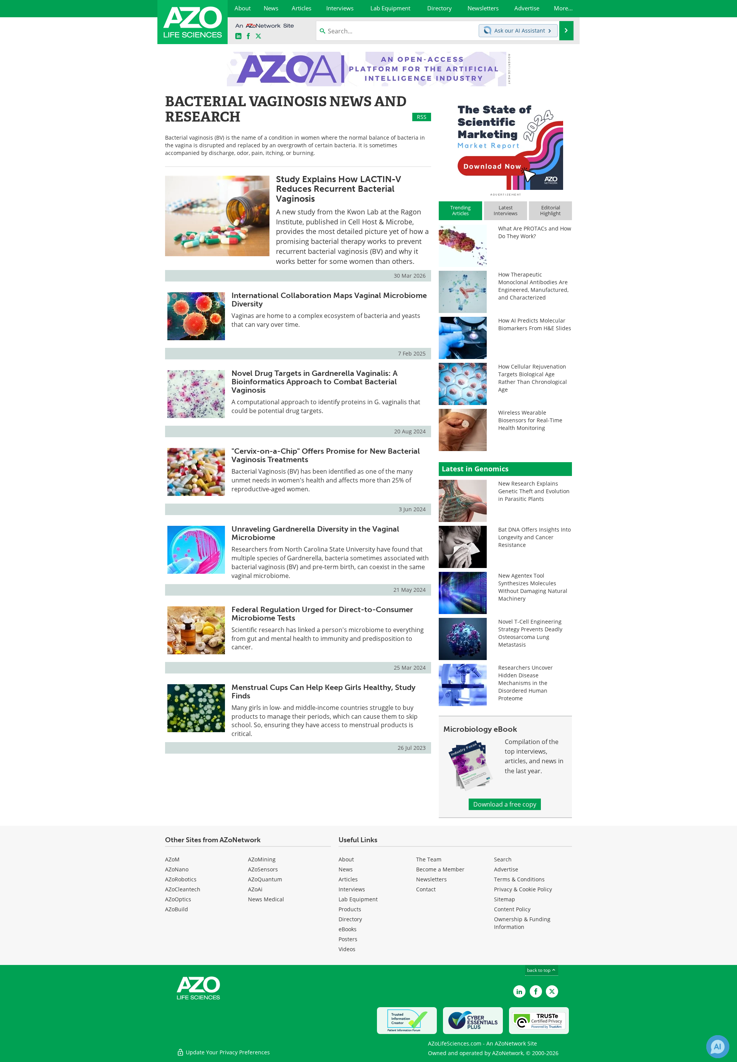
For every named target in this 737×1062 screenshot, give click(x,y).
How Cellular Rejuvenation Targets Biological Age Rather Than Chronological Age (532, 378)
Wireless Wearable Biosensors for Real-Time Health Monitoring (530, 420)
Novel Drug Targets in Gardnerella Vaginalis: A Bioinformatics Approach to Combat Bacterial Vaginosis (314, 382)
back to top (539, 970)
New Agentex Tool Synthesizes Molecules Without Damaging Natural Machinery (532, 587)
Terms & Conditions (519, 879)
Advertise (506, 869)
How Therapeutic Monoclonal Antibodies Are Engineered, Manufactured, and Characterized (533, 286)
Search (503, 859)
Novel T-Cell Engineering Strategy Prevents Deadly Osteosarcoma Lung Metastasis (530, 633)
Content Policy (512, 909)
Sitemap (504, 899)
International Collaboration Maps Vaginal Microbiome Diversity (329, 299)
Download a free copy (504, 804)
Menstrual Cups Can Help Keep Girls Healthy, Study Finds (323, 691)
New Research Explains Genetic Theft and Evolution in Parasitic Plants (534, 491)
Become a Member (440, 869)
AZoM (172, 859)
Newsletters (431, 879)
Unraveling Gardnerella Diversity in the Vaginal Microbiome (315, 533)
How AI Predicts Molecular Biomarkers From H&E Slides (534, 324)
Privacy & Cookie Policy (523, 889)
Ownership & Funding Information (522, 922)
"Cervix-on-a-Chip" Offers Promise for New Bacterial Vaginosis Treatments (325, 455)
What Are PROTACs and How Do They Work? (534, 232)
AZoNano (176, 869)
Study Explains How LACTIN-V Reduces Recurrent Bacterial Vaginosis (338, 189)
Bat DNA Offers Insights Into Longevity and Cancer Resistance (534, 537)
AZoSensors (263, 869)
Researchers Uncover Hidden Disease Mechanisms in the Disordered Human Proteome (525, 683)
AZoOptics (178, 899)
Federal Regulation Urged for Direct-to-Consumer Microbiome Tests (322, 613)
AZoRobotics (181, 879)
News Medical (266, 899)
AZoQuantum (265, 879)
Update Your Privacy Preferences (227, 1052)
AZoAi (255, 889)
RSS (421, 116)
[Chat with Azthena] (717, 1046)
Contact (426, 889)
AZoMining (262, 859)
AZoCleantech (182, 889)
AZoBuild (176, 909)
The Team (428, 859)
